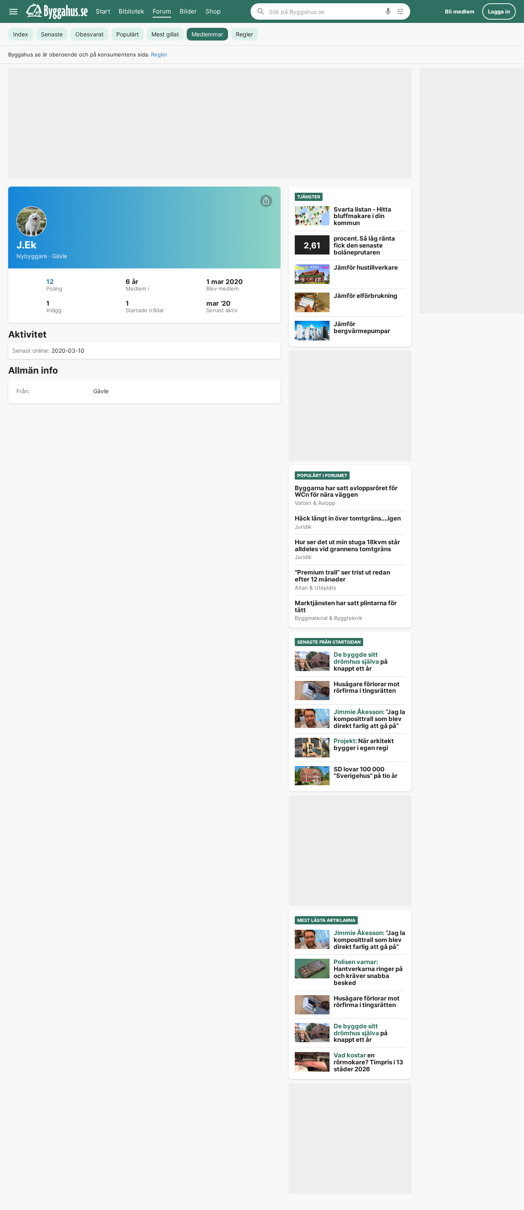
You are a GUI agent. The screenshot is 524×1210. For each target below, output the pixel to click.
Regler (159, 54)
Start (103, 11)
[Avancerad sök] (400, 11)
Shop (213, 11)
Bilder (188, 11)
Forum (162, 11)
